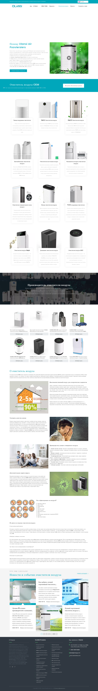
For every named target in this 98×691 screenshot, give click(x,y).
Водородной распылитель (57, 647)
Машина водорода (55, 644)
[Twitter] (12, 666)
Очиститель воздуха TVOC (41, 672)
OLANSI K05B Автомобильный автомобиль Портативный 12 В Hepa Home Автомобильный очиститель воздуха (78, 330)
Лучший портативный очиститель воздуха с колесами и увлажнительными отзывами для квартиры (75, 611)
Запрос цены (20, 334)
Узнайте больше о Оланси (18, 70)
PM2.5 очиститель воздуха (41, 652)
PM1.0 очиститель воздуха (41, 650)
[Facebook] (10, 666)
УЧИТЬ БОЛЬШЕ (82, 573)
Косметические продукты (57, 672)
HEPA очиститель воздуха (41, 675)
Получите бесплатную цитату (73, 85)
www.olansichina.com (75, 655)
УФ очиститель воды (56, 662)
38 (54, 634)
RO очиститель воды (56, 660)
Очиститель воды (55, 658)
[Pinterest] (15, 666)
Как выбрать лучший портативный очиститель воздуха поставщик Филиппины (47, 585)
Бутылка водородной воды (57, 652)
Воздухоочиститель (40, 644)
